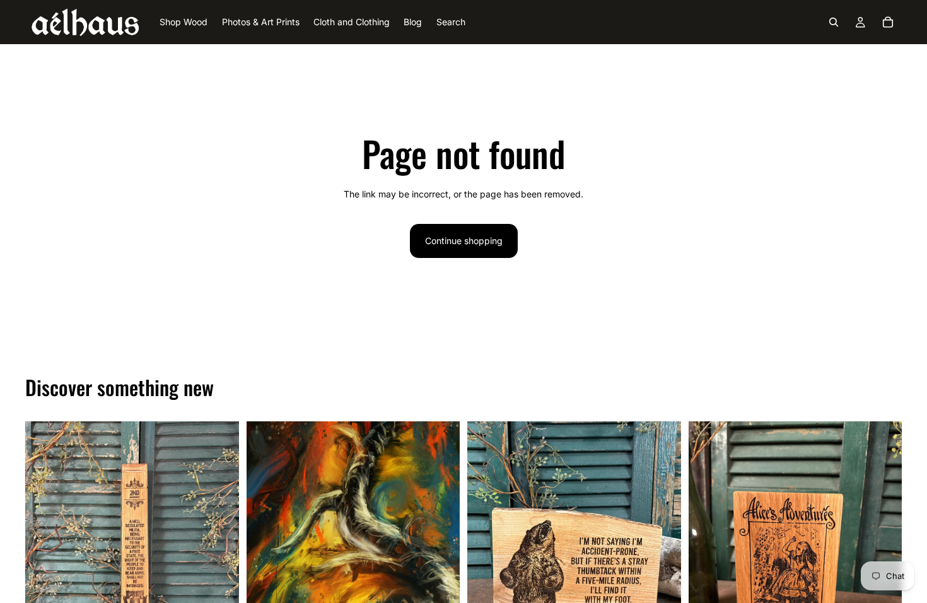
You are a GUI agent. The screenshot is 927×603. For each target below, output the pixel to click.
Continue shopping (464, 240)
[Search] (834, 22)
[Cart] (888, 22)
